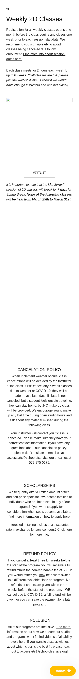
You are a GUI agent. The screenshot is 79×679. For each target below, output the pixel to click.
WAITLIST (39, 172)
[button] (63, 671)
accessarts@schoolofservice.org (30, 457)
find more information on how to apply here (39, 516)
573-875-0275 (39, 462)
